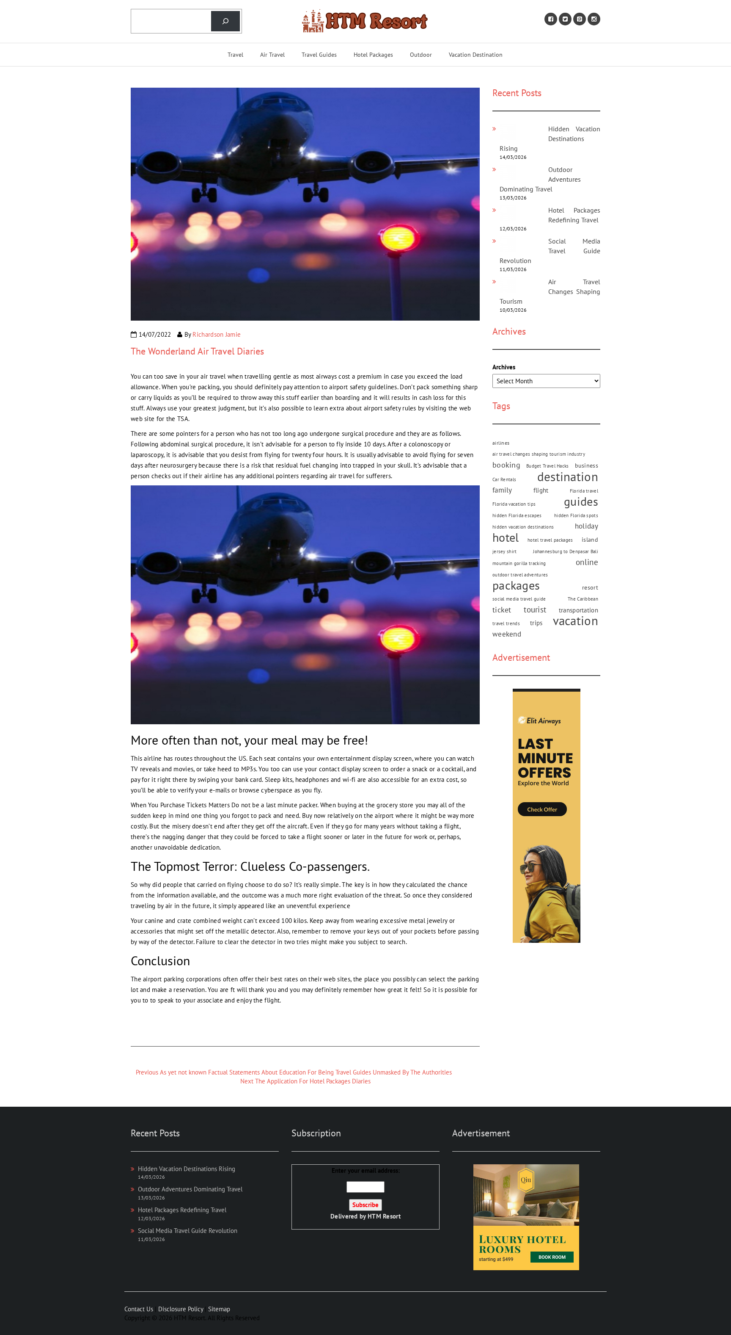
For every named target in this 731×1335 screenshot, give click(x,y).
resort (590, 587)
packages (516, 585)
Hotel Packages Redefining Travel (182, 1210)
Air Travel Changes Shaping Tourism (550, 291)
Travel (235, 54)
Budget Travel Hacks (547, 466)
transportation (578, 610)
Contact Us (138, 1309)
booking (506, 465)
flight (541, 490)
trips (536, 622)
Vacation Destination (476, 54)
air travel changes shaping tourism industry (538, 454)
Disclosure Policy (180, 1309)
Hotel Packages (373, 54)
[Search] (225, 21)
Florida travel (584, 491)
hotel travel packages (550, 540)
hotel (505, 537)
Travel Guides (319, 54)
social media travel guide (519, 599)
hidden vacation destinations (523, 527)
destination (567, 476)
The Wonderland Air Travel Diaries (197, 351)
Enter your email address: (365, 1193)
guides (581, 501)
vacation (575, 620)
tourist (535, 609)
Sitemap (219, 1309)
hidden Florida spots (576, 515)
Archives (503, 367)
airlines (500, 442)
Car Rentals (504, 479)
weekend (506, 634)
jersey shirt (504, 551)
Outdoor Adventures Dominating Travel (190, 1189)
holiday (586, 526)
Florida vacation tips (514, 504)
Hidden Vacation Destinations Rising (550, 138)
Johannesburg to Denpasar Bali (565, 551)
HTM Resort (384, 1216)
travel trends (506, 623)
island (590, 539)
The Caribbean (583, 599)
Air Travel (272, 54)
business (586, 465)
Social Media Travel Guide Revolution (550, 251)
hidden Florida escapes (517, 515)
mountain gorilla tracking (519, 563)
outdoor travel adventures (520, 575)
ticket (501, 610)
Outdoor (421, 54)
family (502, 490)
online (587, 562)
